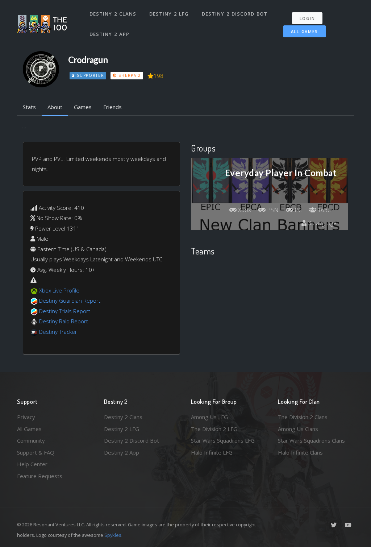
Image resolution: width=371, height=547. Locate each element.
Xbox (244, 210)
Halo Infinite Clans (300, 452)
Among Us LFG (209, 416)
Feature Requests (39, 476)
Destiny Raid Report (63, 321)
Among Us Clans (298, 428)
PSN (272, 210)
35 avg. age (322, 223)
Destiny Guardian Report (69, 300)
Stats (29, 107)
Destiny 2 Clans (112, 14)
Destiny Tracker (58, 331)
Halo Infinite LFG (212, 452)
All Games (304, 31)
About (54, 107)
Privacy (26, 416)
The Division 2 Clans (303, 416)
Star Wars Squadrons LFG (223, 440)
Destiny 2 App (109, 34)
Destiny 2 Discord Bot (234, 14)
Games (83, 107)
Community (31, 440)
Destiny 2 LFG (169, 14)
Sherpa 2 (129, 75)
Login (307, 18)
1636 (323, 210)
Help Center (32, 464)
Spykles (112, 535)
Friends (112, 107)
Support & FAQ (35, 452)
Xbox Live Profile (59, 290)
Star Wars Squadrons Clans (311, 440)
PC (297, 210)
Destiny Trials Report (64, 311)
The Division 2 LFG (214, 428)
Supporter (89, 75)
